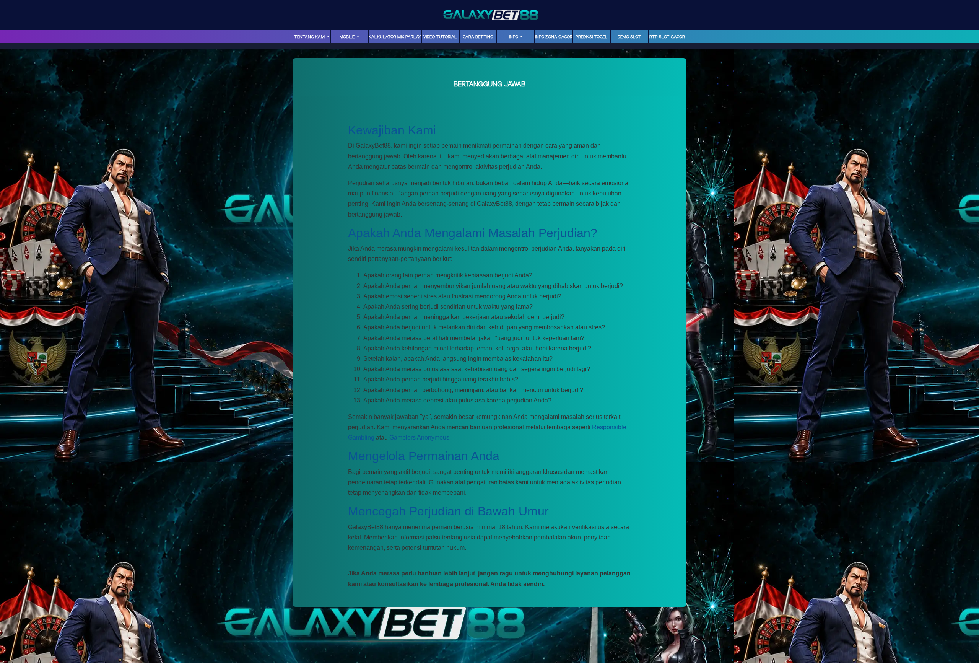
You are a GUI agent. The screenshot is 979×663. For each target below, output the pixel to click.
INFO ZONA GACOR (553, 37)
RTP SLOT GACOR (667, 37)
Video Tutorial (440, 37)
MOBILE (348, 37)
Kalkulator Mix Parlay (395, 37)
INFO (514, 37)
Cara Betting (478, 37)
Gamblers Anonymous (419, 437)
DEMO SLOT (629, 37)
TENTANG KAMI (310, 37)
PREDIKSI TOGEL (592, 37)
